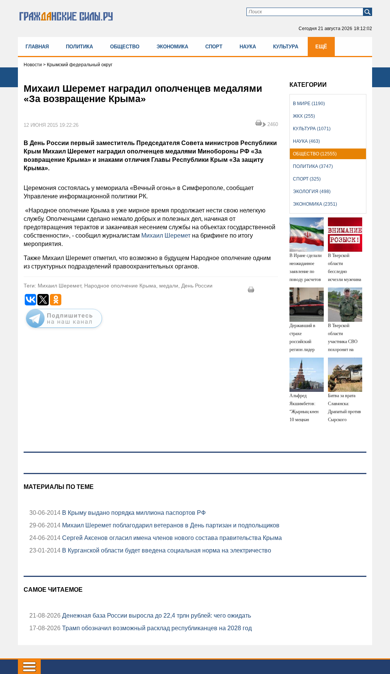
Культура (285, 47)
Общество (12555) (315, 154)
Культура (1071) (312, 128)
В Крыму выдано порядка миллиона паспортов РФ (133, 512)
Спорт (213, 47)
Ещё (321, 47)
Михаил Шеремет (165, 235)
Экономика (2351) (315, 204)
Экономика (172, 47)
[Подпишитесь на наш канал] (64, 329)
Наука (248, 47)
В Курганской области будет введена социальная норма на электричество (166, 550)
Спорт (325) (307, 179)
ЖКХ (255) (304, 116)
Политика (79, 47)
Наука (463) (306, 141)
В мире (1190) (309, 103)
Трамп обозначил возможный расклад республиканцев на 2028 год (156, 628)
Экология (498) (312, 191)
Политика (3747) (313, 166)
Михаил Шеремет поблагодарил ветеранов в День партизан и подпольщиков (170, 525)
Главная (37, 47)
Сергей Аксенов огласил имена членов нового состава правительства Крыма (171, 538)
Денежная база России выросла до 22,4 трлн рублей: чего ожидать (156, 615)
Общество (124, 47)
